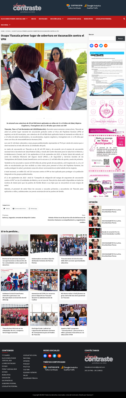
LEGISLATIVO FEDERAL (103, 19)
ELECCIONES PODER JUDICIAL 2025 (13, 19)
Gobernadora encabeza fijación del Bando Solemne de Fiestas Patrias (43, 261)
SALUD (25, 375)
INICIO (33, 19)
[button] (101, 185)
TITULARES (6, 355)
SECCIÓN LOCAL (55, 19)
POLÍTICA (26, 367)
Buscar (91, 34)
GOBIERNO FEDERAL (9, 383)
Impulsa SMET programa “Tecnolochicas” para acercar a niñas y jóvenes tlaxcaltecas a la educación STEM (72, 331)
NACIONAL (4, 25)
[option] (107, 211)
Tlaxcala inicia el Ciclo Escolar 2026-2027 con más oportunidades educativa (73, 261)
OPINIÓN (26, 361)
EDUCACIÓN (6, 378)
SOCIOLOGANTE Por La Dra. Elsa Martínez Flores (111, 211)
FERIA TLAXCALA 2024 (9, 369)
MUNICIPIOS (88, 19)
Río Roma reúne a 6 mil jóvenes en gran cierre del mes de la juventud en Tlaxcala (73, 295)
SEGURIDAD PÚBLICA (30, 378)
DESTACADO (43, 19)
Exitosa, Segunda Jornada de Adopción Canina (18, 216)
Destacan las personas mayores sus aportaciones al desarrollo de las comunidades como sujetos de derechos (14, 262)
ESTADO (4, 366)
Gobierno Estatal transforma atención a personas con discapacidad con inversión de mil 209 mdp (14, 296)
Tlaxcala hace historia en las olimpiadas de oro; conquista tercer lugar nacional (12, 330)
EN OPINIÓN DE (7, 381)
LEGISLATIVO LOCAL (74, 19)
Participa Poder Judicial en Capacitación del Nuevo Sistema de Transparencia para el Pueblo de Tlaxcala (43, 331)
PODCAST (26, 364)
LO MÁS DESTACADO (9, 363)
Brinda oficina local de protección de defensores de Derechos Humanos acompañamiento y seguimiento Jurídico (66, 218)
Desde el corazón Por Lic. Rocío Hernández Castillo (111, 233)
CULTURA (26, 370)
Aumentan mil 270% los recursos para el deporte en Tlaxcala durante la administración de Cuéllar (43, 296)
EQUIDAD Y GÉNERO (30, 372)
